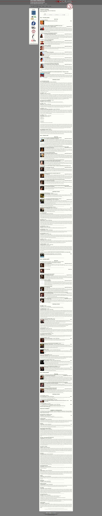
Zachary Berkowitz (47, 360)
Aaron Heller (48, 153)
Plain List (46, 10)
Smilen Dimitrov (49, 375)
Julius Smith (52, 167)
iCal (50, 10)
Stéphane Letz (57, 64)
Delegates (43, 6)
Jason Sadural (42, 466)
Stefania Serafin (53, 375)
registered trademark (47, 513)
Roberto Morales (50, 338)
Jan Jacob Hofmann (43, 484)
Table (48, 10)
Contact (50, 6)
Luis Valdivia (42, 481)
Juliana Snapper (51, 344)
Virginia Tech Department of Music (52, 514)
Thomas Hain (57, 138)
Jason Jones (42, 415)
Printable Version (53, 10)
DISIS (56, 514)
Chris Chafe (46, 338)
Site (71, 375)
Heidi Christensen (52, 138)
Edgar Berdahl (48, 167)
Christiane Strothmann (43, 244)
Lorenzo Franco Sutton (43, 309)
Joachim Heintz (49, 46)
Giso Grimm (48, 147)
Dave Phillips (48, 269)
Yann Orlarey (53, 64)
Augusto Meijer (42, 424)
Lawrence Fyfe (42, 239)
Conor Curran (42, 476)
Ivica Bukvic (48, 73)
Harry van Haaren (49, 40)
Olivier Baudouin (42, 419)
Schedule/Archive (36, 6)
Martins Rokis (42, 104)
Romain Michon (49, 180)
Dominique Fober (49, 64)
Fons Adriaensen (49, 280)
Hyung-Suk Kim (49, 186)
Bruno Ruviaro (51, 404)
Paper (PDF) (68, 26)
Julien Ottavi (46, 355)
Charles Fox (48, 138)
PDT (44, 11)
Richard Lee (55, 153)
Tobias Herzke (52, 147)
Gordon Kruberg (57, 400)
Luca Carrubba (42, 503)
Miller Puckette (46, 344)
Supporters (47, 6)
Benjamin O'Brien (42, 220)
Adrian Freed (61, 400)
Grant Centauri (42, 488)
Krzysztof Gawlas (49, 298)
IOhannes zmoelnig (53, 26)
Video (71, 26)
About (31, 6)
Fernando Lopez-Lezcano (45, 404)
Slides (69, 40)
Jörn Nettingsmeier (49, 199)
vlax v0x (45, 213)
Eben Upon (64, 400)
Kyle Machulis (52, 400)
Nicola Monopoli (42, 334)
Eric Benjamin (52, 153)
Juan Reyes (41, 93)
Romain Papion (42, 355)
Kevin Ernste (46, 319)
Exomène (41, 447)
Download (40, 6)
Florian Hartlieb (42, 115)
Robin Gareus (48, 57)
